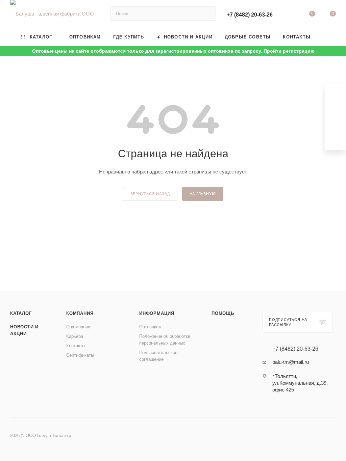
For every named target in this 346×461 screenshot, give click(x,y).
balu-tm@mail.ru (290, 362)
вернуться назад (150, 194)
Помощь (223, 313)
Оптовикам (150, 326)
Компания (79, 313)
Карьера (74, 336)
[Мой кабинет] (291, 15)
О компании (78, 326)
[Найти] (207, 13)
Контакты (75, 345)
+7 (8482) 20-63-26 (250, 15)
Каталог (21, 313)
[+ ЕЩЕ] (326, 37)
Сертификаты (80, 355)
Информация (156, 313)
